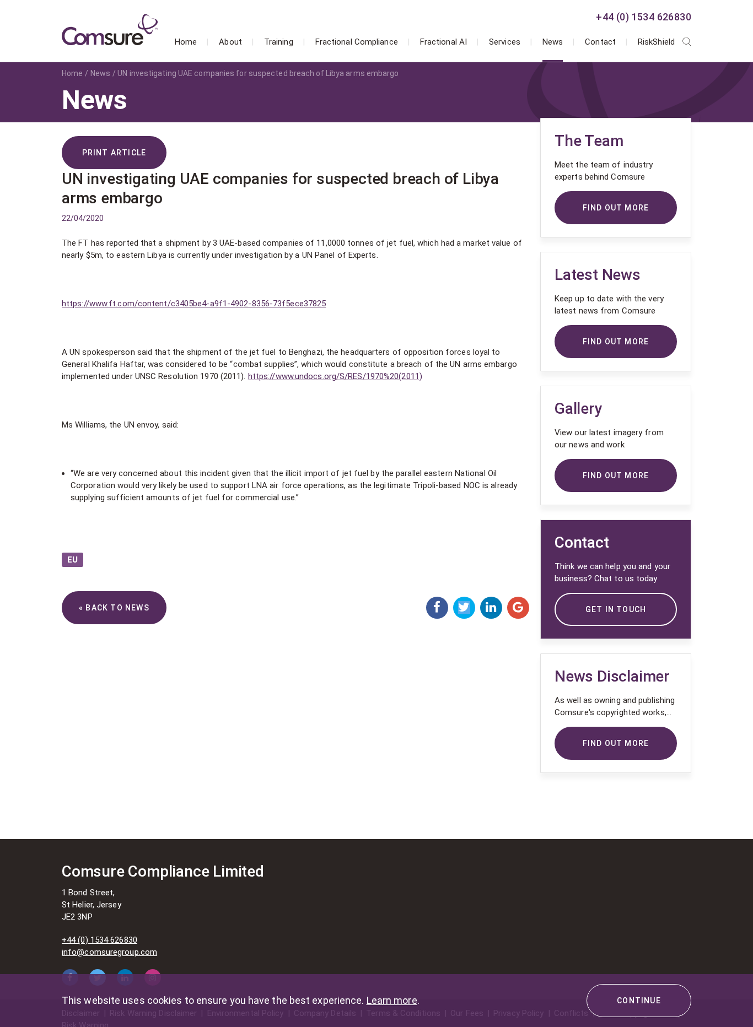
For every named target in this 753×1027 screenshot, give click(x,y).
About (230, 42)
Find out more (616, 743)
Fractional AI (443, 42)
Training (278, 42)
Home (186, 42)
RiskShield (656, 42)
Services (504, 42)
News (552, 42)
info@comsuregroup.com (109, 952)
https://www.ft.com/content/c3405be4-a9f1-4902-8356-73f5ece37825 (194, 304)
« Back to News (114, 607)
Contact (600, 42)
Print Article (114, 152)
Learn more (392, 1000)
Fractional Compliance (356, 42)
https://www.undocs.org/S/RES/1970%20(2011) (335, 376)
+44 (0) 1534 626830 (643, 17)
